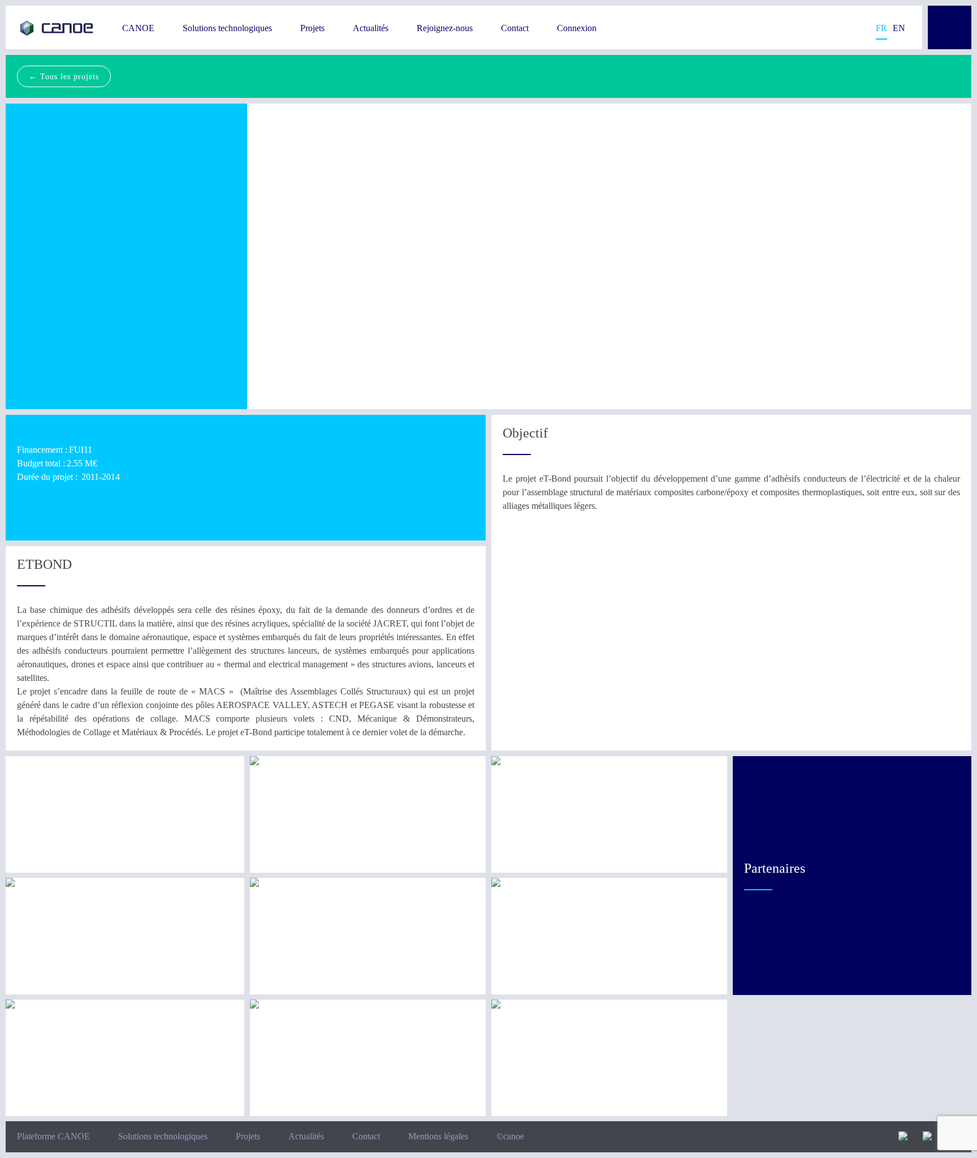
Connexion (576, 28)
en (899, 28)
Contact (515, 28)
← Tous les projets (64, 76)
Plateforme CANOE (53, 1136)
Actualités (370, 28)
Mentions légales (438, 1136)
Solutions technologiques (227, 28)
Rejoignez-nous (445, 28)
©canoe (510, 1136)
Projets (312, 28)
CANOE (138, 28)
